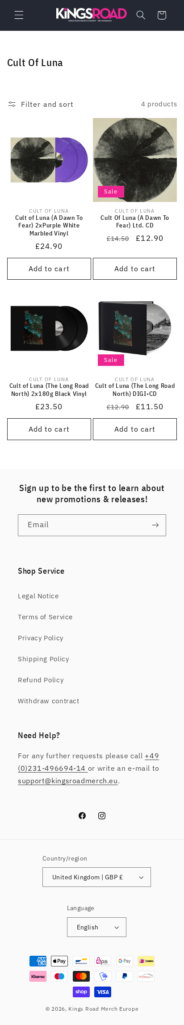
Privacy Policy (40, 638)
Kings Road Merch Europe (103, 1008)
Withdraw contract (48, 701)
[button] (18, 15)
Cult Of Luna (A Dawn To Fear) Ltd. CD (134, 222)
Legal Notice (38, 596)
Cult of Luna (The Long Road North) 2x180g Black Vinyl (49, 390)
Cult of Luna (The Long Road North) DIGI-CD (135, 390)
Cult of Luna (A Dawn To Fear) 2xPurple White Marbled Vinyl (49, 225)
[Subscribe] (155, 525)
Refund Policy (40, 680)
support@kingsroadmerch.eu (68, 780)
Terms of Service (45, 617)
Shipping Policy (43, 659)
